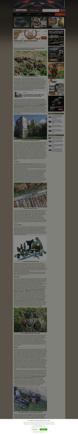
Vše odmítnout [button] (35, 429)
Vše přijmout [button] (43, 429)
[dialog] (39, 426)
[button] (39, 427)
